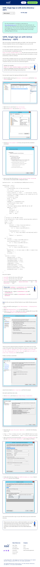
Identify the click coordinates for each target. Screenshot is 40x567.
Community (14, 550)
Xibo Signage (7, 559)
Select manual (7, 13)
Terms (24, 545)
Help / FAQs (14, 545)
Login (24, 2)
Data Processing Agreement (28, 550)
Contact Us (14, 553)
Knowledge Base (15, 548)
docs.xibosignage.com (10, 25)
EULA (24, 546)
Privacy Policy (26, 548)
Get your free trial (32, 2)
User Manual (14, 546)
